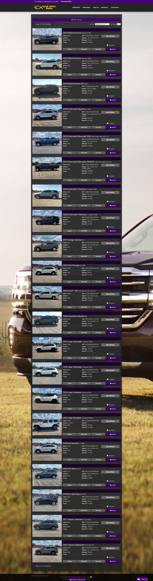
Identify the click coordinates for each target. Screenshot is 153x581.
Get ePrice (110, 36)
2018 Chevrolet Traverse (80, 189)
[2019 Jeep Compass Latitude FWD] (47, 398)
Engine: (84, 38)
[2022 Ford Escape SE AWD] (47, 271)
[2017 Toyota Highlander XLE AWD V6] (47, 551)
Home (32, 575)
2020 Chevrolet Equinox (77, 109)
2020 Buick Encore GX (75, 83)
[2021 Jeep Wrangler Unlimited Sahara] (47, 424)
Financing (98, 49)
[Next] (52, 24)
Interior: (65, 38)
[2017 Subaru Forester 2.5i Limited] (47, 526)
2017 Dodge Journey (73, 240)
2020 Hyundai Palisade (75, 316)
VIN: (83, 35)
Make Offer (84, 49)
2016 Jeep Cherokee (77, 367)
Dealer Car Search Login (65, 577)
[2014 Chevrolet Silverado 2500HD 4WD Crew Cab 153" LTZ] (47, 168)
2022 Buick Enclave (77, 58)
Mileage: (84, 40)
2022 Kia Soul (72, 469)
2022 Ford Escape (74, 265)
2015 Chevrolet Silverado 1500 (86, 136)
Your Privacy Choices (85, 577)
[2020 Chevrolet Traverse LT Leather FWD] (47, 221)
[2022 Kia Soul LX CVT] (47, 475)
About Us (36, 575)
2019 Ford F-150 (79, 291)
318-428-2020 (66, 1)
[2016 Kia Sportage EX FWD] (47, 500)
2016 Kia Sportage (74, 494)
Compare (111, 45)
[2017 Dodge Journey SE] (47, 246)
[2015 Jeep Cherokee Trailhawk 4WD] (47, 348)
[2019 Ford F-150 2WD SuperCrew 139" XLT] (47, 297)
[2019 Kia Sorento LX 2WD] (47, 449)
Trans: (65, 42)
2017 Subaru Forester (77, 519)
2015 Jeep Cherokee (77, 341)
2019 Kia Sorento (73, 443)
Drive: (65, 40)
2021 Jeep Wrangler (78, 418)
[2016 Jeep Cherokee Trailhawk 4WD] (47, 373)
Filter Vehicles (77, 20)
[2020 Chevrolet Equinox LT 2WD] (47, 115)
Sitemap (78, 577)
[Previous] (33, 24)
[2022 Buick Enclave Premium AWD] (47, 64)
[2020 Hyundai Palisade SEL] (47, 322)
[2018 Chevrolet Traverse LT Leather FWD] (47, 195)
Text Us (113, 49)
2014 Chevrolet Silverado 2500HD (87, 162)
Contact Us (40, 575)
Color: (65, 35)
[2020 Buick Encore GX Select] (47, 90)
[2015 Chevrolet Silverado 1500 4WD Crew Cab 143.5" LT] (47, 142)
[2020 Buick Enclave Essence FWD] (47, 39)
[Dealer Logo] (45, 7)
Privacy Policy (46, 575)
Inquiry (70, 49)
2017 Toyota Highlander (78, 545)
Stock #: (84, 42)
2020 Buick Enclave (77, 33)
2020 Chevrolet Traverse (80, 214)
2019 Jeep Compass (77, 392)
